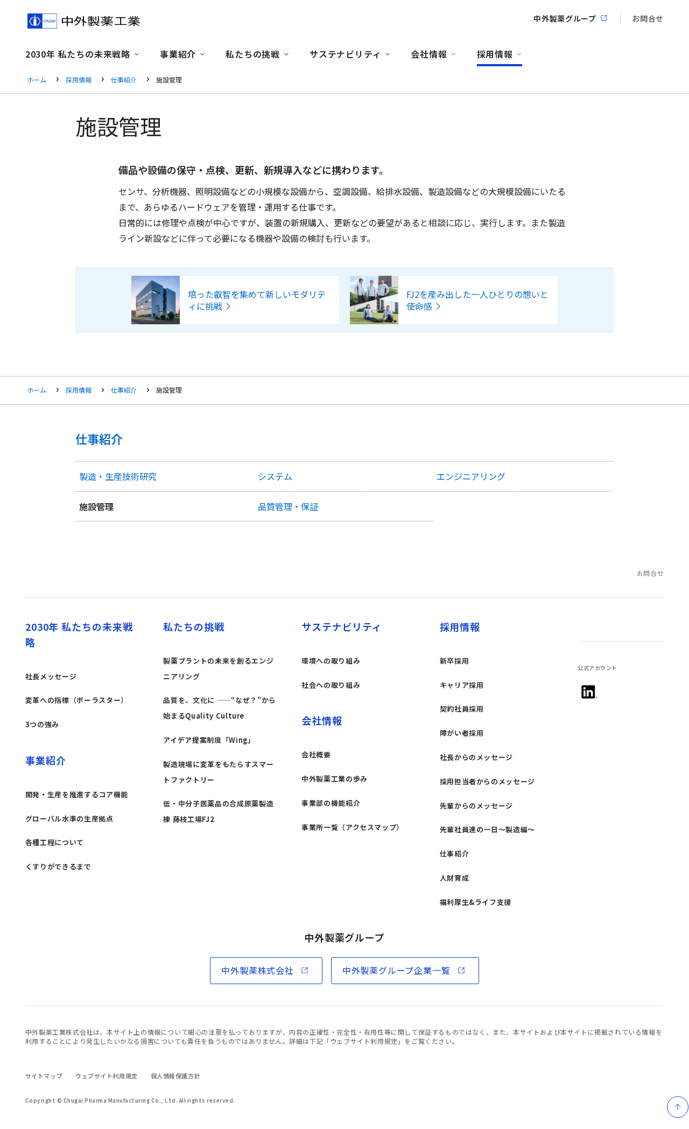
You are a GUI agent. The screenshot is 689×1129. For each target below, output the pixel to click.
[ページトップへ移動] (677, 1107)
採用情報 (79, 79)
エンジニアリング (471, 476)
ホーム (36, 79)
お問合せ (648, 18)
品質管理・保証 (288, 506)
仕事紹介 (124, 79)
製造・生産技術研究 (118, 476)
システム (275, 476)
